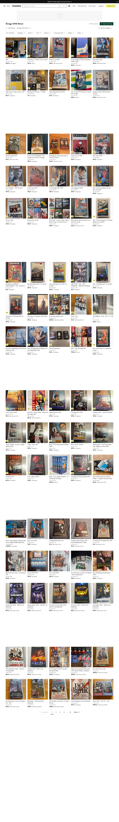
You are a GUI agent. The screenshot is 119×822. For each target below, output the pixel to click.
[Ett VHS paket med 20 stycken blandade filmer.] (59, 657)
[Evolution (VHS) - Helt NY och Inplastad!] (81, 593)
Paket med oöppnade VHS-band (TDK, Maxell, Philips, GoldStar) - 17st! (80, 670)
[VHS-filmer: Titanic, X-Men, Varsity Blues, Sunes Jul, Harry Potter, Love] (59, 208)
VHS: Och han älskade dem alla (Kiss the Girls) (102, 189)
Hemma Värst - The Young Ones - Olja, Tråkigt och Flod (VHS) (102, 445)
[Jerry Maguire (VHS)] (81, 176)
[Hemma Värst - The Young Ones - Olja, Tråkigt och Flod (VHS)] (103, 432)
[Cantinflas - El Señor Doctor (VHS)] (37, 48)
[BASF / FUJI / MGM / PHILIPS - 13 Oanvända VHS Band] (59, 465)
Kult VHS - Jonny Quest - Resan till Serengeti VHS (37, 413)
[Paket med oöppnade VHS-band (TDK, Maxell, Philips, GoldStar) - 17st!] (81, 657)
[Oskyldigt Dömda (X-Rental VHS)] (81, 465)
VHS (7, 59)
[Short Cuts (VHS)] (37, 176)
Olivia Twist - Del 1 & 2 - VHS (101, 701)
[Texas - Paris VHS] (37, 432)
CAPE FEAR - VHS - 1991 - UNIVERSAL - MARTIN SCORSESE (80, 285)
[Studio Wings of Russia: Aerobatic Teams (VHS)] (81, 48)
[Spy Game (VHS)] (103, 144)
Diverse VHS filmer (32, 220)
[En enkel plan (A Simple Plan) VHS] (103, 528)
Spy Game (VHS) (98, 155)
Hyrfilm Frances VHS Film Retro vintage (102, 92)
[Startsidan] (16, 6)
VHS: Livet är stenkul (77, 444)
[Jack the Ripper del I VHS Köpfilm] (81, 689)
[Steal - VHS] (81, 304)
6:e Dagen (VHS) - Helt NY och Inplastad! (102, 606)
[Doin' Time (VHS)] (59, 561)
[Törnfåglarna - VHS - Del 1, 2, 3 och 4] (103, 304)
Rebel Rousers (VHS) (55, 412)
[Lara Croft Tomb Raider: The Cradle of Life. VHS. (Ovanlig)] (37, 144)
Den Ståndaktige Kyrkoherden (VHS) (101, 573)
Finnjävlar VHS (10, 476)
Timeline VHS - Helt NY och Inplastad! (35, 669)
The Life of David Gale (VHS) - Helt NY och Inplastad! (58, 606)
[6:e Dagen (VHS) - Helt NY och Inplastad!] (103, 593)
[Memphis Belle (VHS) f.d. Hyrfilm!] (37, 272)
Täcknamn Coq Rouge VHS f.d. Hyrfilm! (15, 317)
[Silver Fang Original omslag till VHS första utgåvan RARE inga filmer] (16, 528)
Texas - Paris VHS (32, 444)
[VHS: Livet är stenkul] (81, 432)
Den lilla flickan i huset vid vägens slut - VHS (15, 702)
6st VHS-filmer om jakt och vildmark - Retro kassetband (81, 573)
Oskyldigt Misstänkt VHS (56, 540)
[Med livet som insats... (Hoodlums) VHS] (16, 561)
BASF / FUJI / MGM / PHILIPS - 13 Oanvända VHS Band (58, 477)
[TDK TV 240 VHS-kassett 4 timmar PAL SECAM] (81, 80)
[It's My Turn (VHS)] (59, 48)
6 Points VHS (9, 220)
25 (70, 712)
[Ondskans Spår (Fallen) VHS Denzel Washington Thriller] (81, 528)
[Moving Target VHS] (16, 144)
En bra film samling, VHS (56, 316)
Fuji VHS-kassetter (54, 348)
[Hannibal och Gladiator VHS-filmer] (37, 304)
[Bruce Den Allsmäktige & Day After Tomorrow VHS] (16, 336)
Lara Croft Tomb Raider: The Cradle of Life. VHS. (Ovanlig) (36, 156)
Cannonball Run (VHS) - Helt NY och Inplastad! (15, 669)
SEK (74, 6)
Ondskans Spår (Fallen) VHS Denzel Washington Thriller (79, 541)
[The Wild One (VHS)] (81, 400)
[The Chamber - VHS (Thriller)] (16, 176)
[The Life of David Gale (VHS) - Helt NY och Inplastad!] (59, 593)
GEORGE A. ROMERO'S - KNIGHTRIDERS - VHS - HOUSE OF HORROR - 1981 (16, 285)
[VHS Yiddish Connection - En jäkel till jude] (59, 689)
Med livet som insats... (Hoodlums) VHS (16, 573)
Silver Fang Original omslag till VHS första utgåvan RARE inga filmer (16, 541)
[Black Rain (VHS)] (103, 48)
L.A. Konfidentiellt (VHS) (56, 188)
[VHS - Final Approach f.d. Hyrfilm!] (103, 272)
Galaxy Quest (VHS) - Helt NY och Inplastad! (37, 606)
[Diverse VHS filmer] (37, 208)
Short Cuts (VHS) (32, 188)
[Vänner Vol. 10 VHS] (81, 144)
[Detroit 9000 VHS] (37, 561)
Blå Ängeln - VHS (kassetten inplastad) (35, 702)
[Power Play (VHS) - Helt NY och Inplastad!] (16, 593)
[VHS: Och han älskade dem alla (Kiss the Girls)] (103, 176)
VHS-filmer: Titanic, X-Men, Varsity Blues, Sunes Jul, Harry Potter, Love (59, 221)
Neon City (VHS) (32, 540)
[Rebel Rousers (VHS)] (59, 400)
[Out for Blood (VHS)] (37, 465)
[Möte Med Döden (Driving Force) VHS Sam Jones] (81, 208)
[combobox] (41, 6)
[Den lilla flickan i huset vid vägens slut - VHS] (16, 689)
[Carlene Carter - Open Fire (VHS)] (103, 400)
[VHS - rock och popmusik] (81, 336)
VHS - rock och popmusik (78, 348)
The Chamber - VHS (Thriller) (14, 188)
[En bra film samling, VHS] (59, 304)
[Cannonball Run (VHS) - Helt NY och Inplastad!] (16, 657)
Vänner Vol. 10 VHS (76, 155)
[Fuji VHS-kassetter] (59, 336)
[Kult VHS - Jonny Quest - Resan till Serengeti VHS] (37, 400)
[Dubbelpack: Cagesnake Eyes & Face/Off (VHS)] (59, 144)
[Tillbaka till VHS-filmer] (6, 28)
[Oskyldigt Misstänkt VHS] (59, 528)
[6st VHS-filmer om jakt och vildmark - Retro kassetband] (81, 561)
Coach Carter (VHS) (11, 412)
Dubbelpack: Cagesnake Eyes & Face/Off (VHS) (58, 156)
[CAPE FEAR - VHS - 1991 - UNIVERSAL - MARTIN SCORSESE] (81, 272)
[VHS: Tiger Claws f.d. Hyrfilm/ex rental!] (103, 336)
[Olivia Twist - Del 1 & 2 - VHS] (103, 689)
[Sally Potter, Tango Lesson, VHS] (16, 80)
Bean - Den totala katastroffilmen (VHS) (59, 445)
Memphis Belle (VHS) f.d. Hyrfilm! (37, 284)
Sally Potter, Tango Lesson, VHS (15, 92)
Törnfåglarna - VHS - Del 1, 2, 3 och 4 (103, 317)
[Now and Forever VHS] (103, 657)
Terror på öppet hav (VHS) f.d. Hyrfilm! (58, 285)
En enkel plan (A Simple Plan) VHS (102, 540)
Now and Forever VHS (99, 669)
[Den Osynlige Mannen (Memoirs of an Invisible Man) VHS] (37, 336)
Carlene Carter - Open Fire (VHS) (102, 412)
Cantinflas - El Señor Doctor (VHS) (37, 59)
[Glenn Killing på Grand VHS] (59, 80)
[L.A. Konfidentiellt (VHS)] (59, 176)
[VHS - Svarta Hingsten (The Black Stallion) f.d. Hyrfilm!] (103, 208)
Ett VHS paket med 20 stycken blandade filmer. (58, 669)
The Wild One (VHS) (77, 412)
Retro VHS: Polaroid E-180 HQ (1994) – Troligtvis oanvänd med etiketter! (102, 477)
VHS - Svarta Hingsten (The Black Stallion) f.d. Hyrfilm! (102, 221)
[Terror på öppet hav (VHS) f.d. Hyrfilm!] (59, 272)
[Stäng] (117, 2)
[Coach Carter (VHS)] (16, 400)
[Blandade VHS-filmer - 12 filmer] (37, 80)
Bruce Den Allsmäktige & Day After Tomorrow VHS (16, 349)
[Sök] (59, 5)
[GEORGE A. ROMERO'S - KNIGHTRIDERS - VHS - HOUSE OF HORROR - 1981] (16, 272)
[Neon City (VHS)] (37, 528)
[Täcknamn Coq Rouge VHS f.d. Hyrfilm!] (16, 304)
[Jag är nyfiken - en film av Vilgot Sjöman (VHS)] (16, 432)
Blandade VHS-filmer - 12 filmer (36, 92)
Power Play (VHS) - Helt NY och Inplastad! (15, 606)
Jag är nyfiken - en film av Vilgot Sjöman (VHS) (15, 445)
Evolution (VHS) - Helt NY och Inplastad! (79, 606)
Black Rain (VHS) (97, 59)
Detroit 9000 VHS (32, 573)
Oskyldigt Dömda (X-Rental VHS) (80, 476)
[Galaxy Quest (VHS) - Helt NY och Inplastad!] (37, 593)
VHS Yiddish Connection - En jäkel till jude (59, 702)
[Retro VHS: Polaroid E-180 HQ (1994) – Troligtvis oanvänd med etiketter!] (103, 465)
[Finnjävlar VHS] (16, 465)
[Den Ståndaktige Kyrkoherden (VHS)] (103, 561)
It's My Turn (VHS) (54, 59)
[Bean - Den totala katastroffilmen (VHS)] (59, 432)
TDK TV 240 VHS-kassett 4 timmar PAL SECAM (81, 92)
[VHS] (16, 48)
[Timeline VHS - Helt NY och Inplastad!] (37, 657)
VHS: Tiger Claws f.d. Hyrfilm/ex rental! (102, 349)
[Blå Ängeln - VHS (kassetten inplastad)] (37, 689)
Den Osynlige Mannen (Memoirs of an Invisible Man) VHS (37, 349)
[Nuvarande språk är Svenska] (69, 6)
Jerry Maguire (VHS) (77, 188)
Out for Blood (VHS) (33, 476)
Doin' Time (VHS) (54, 573)
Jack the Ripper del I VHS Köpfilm (80, 701)
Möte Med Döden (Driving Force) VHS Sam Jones (80, 221)
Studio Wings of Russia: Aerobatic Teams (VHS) (81, 60)
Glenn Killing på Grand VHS (57, 92)
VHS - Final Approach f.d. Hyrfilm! (102, 284)
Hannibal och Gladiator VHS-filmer (37, 316)
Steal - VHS (74, 316)
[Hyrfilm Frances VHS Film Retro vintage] (103, 80)
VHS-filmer (11, 28)
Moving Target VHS (11, 155)
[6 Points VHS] (16, 208)
